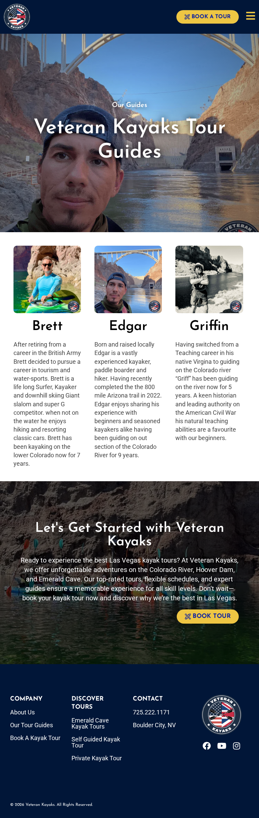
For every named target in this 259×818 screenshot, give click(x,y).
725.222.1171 (151, 712)
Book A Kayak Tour (35, 737)
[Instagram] (236, 746)
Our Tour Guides (31, 725)
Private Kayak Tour (96, 758)
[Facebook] (207, 746)
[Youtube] (222, 746)
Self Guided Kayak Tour (95, 742)
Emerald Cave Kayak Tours (90, 723)
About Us (22, 712)
